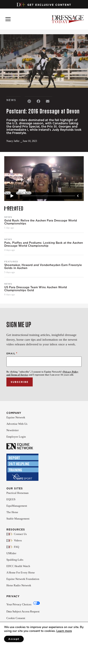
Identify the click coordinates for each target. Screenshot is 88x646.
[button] (29, 101)
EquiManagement (16, 505)
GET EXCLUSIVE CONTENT (49, 4)
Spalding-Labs (14, 559)
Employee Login (16, 436)
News (8, 217)
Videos (18, 540)
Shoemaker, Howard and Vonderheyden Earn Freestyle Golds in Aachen (43, 267)
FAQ (16, 546)
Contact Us (20, 534)
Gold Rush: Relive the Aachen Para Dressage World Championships (40, 222)
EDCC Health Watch (18, 566)
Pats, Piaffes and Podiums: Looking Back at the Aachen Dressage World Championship (43, 244)
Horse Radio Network (18, 585)
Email (12, 353)
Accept (13, 638)
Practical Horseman (17, 493)
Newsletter (12, 430)
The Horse (12, 512)
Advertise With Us (16, 423)
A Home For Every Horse (20, 572)
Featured (11, 261)
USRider (11, 553)
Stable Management (17, 518)
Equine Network (15, 417)
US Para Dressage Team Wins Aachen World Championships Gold (35, 289)
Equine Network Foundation (22, 579)
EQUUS (10, 499)
